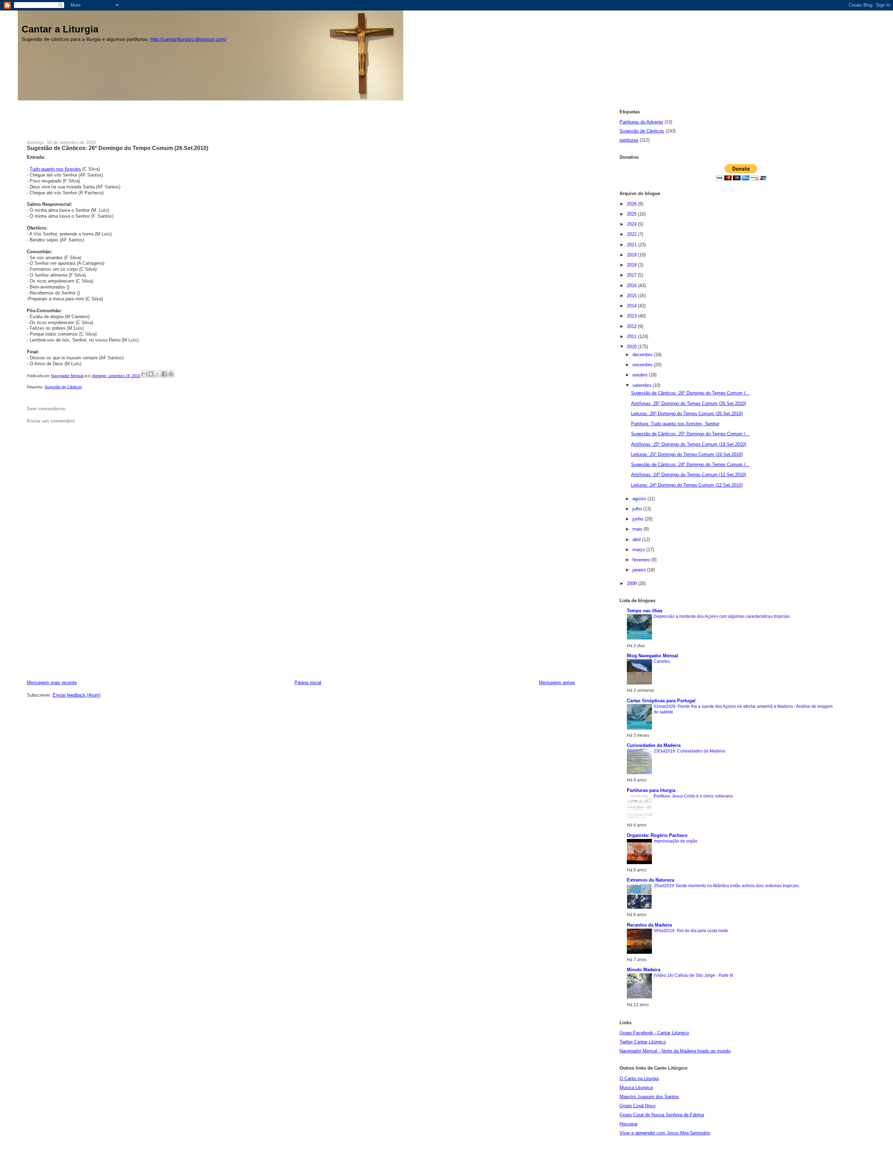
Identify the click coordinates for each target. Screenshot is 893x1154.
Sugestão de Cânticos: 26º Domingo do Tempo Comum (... (690, 393)
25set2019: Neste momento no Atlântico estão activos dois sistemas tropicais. (727, 885)
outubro (640, 374)
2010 (632, 346)
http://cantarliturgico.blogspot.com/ (188, 39)
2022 (632, 234)
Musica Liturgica (636, 1087)
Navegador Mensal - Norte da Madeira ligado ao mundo (675, 1051)
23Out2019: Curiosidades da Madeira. (690, 751)
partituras (629, 140)
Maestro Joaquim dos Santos (649, 1096)
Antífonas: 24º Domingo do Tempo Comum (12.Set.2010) (688, 474)
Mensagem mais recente (52, 682)
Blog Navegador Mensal (652, 655)
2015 (632, 295)
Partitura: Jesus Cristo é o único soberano (693, 796)
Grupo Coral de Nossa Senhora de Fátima (662, 1114)
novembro (643, 364)
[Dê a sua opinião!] (151, 373)
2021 (632, 244)
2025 (632, 214)
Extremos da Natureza (650, 880)
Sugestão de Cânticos (63, 387)
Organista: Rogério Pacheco (657, 835)
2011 (632, 336)
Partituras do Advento (641, 122)
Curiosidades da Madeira (654, 745)
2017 (632, 275)
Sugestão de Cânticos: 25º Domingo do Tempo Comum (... (690, 433)
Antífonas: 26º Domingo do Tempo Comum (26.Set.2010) (688, 403)
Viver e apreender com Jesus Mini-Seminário (665, 1133)
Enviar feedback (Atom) (76, 695)
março (639, 549)
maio (638, 529)
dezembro (643, 354)
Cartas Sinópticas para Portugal (661, 700)
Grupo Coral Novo (637, 1105)
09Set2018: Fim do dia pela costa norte (691, 930)
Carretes (662, 661)
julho (637, 508)
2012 (632, 326)
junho (638, 519)
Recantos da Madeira (649, 925)
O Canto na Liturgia (639, 1078)
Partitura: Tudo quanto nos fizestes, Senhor (675, 423)
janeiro (639, 569)
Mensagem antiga (557, 682)
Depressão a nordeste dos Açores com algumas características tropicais (722, 616)
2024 (632, 224)
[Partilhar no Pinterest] (170, 373)
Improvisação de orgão (675, 841)
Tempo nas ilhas (644, 610)
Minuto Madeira (643, 969)
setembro (642, 385)
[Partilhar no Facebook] (164, 373)
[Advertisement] (154, 116)
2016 (632, 285)
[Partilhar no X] (157, 373)
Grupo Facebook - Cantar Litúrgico (654, 1032)
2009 (632, 583)
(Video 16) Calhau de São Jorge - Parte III (693, 975)
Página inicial (307, 682)
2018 (632, 265)
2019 (632, 254)
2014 (632, 305)
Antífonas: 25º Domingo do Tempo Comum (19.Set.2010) (688, 444)
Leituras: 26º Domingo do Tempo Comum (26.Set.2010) (687, 413)
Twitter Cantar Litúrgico (643, 1041)
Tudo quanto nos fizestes (55, 169)
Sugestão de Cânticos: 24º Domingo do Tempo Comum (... (690, 464)
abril (637, 539)
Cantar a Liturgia (60, 29)
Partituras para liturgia (651, 790)
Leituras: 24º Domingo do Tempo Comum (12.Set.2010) (687, 485)
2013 (632, 316)
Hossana (628, 1123)
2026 (632, 204)
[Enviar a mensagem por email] (144, 373)
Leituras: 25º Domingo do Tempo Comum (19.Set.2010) (687, 454)
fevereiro (641, 559)
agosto (639, 498)
